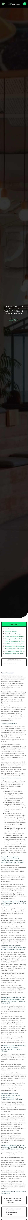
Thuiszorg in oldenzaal (11, 631)
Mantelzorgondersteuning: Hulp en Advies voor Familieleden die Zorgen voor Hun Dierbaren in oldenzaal (15, 651)
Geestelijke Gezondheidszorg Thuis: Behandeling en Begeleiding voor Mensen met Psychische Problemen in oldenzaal (15, 644)
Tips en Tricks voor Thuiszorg (12, 634)
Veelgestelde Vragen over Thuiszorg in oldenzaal (15, 653)
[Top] (4, 1200)
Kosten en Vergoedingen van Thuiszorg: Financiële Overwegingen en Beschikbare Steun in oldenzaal (15, 641)
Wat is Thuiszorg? (9, 629)
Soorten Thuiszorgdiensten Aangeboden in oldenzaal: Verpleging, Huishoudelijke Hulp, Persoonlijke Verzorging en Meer (15, 636)
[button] (24, 3)
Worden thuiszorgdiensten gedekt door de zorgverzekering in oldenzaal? (13, 1211)
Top (4, 1203)
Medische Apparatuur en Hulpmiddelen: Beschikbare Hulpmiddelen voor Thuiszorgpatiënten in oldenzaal (15, 649)
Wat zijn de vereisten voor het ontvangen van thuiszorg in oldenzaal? (14, 1200)
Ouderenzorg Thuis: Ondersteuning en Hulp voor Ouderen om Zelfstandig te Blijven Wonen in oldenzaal (15, 646)
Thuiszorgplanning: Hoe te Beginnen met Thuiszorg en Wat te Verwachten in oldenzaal (15, 639)
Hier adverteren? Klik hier (10, 663)
